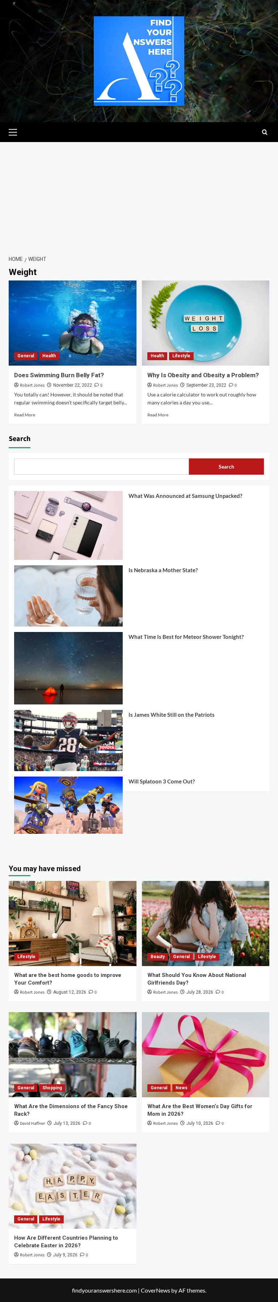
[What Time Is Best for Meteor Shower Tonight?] (68, 671)
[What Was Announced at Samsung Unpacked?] (68, 528)
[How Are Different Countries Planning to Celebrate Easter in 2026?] (72, 1186)
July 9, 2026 (65, 1254)
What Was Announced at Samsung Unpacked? (185, 495)
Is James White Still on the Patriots (172, 714)
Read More (24, 414)
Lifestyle (181, 355)
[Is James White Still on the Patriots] (68, 743)
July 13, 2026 (67, 1123)
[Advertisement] (139, 196)
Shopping (52, 1087)
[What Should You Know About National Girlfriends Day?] (206, 923)
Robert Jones (32, 385)
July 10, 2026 (199, 1123)
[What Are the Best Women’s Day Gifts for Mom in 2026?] (206, 1054)
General (25, 355)
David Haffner (32, 1123)
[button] (16, 131)
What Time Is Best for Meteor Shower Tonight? (186, 636)
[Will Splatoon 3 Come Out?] (68, 808)
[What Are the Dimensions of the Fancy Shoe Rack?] (72, 1054)
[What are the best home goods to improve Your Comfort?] (72, 923)
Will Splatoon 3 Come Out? (162, 781)
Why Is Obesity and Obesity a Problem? (203, 375)
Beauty (158, 956)
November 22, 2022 (72, 385)
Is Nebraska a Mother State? (163, 570)
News (182, 1087)
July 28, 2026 (199, 992)
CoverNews (155, 1290)
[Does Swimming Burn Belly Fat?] (72, 323)
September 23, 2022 (206, 385)
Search (19, 439)
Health (49, 355)
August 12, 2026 (69, 992)
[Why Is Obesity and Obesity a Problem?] (206, 323)
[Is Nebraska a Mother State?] (68, 598)
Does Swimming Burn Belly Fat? (59, 375)
